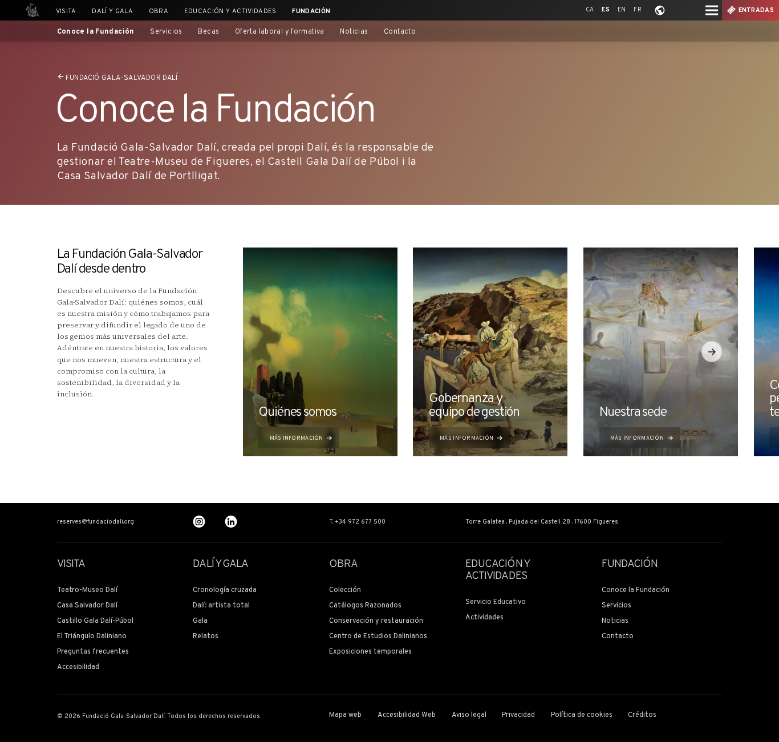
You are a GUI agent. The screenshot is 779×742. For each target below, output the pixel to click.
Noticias (354, 32)
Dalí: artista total (221, 606)
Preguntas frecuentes (93, 652)
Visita (66, 11)
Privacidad (518, 715)
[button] (711, 351)
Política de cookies (581, 715)
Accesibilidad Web (407, 715)
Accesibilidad (78, 667)
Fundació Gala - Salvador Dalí (30, 10)
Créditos (642, 715)
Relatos (205, 636)
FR (638, 10)
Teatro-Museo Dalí (87, 590)
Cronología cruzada (225, 590)
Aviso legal (469, 715)
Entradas (756, 10)
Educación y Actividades (230, 11)
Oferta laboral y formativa (279, 32)
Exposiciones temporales (370, 652)
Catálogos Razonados (365, 606)
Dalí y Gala (112, 11)
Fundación (311, 11)
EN (622, 10)
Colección (345, 590)
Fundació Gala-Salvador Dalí (122, 78)
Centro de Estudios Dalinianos (378, 636)
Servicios (166, 32)
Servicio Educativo (495, 602)
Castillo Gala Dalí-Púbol (95, 621)
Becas (208, 32)
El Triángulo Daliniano (92, 636)
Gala (200, 621)
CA (590, 10)
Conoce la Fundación (96, 32)
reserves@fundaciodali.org (95, 522)
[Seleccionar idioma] (660, 10)
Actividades (484, 618)
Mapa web (345, 715)
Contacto (400, 32)
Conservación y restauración (376, 621)
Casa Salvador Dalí (87, 606)
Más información (296, 438)
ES (606, 10)
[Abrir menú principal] (711, 10)
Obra (158, 11)
